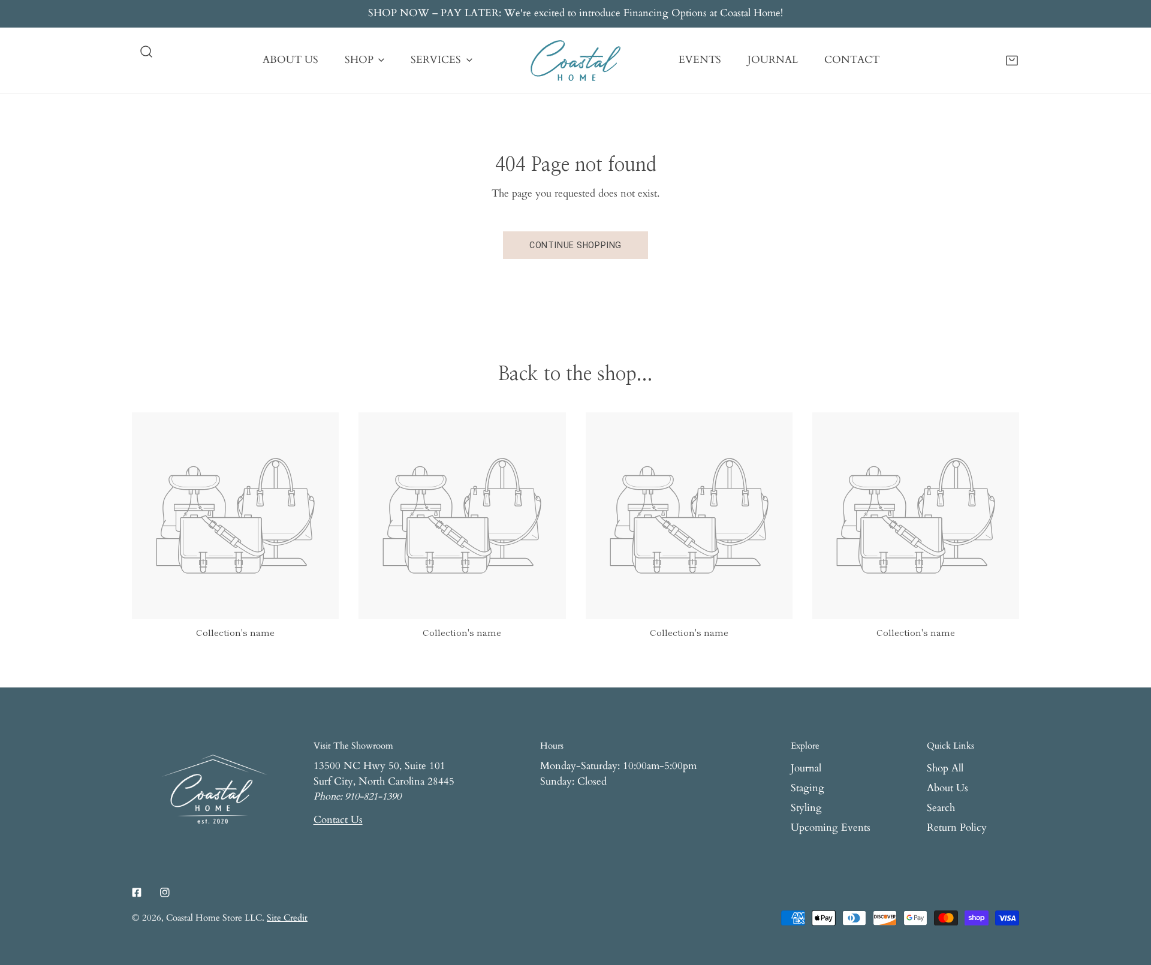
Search (941, 808)
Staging (807, 788)
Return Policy (957, 827)
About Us (947, 788)
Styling (806, 808)
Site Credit (287, 918)
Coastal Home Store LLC (214, 918)
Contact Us (338, 820)
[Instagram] (164, 892)
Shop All (945, 768)
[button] (1012, 60)
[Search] (146, 51)
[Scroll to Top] (1128, 900)
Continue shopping (575, 245)
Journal (806, 768)
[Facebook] (137, 892)
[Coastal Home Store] (575, 60)
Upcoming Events (830, 827)
